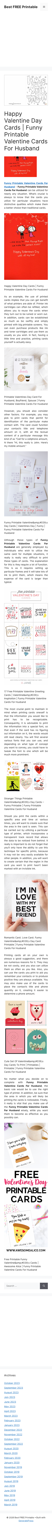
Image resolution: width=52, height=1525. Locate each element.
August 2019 (11, 1481)
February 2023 (12, 1420)
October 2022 (12, 1439)
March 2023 (11, 1416)
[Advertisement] (26, 41)
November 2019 (13, 1467)
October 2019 (11, 1472)
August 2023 (11, 1392)
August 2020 (11, 1448)
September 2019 (13, 1476)
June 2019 (10, 1490)
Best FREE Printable (21, 7)
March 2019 (10, 1504)
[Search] (44, 1286)
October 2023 (12, 1383)
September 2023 (13, 1387)
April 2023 (10, 1411)
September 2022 (13, 1444)
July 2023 (9, 1397)
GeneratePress (26, 1520)
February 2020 (12, 1458)
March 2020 (11, 1453)
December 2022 (13, 1430)
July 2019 (9, 1486)
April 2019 (9, 1500)
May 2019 (9, 1495)
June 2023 (10, 1401)
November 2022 (13, 1434)
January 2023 (12, 1425)
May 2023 (9, 1406)
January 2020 (12, 1462)
